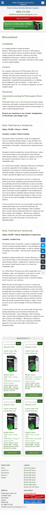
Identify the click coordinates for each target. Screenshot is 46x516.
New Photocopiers (30, 468)
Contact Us (4, 470)
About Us (4, 475)
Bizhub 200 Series (30, 470)
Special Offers (23, 18)
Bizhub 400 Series (30, 475)
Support (3, 477)
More (18, 343)
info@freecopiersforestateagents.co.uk (23, 14)
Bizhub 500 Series (30, 477)
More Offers (12, 395)
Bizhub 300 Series (30, 473)
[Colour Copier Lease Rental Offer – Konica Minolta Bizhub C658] (12, 422)
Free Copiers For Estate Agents (23, 3)
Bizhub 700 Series (30, 482)
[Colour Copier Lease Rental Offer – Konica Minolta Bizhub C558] (12, 364)
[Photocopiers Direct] (34, 503)
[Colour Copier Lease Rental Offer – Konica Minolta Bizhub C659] (33, 422)
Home (3, 468)
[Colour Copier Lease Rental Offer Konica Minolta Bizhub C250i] (33, 364)
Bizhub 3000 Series (30, 484)
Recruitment (5, 473)
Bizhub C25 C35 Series (31, 487)
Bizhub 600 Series (30, 480)
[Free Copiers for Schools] (34, 498)
